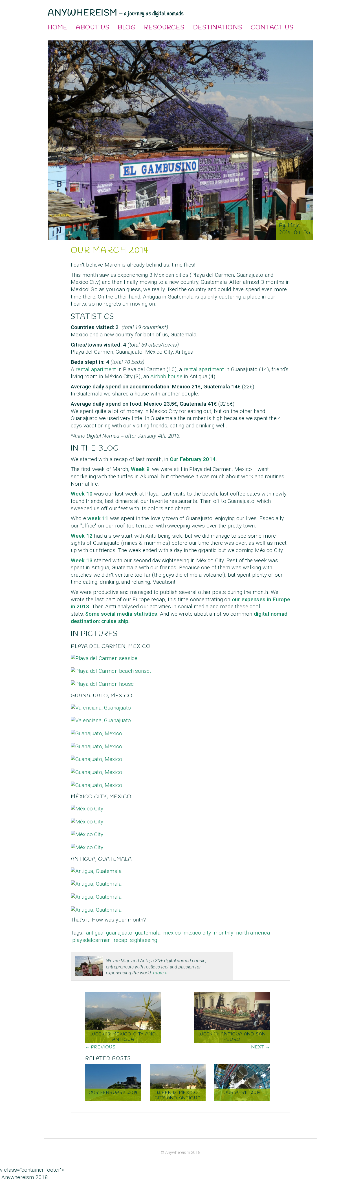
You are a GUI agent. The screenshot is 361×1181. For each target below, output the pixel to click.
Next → (260, 1047)
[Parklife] (87, 807)
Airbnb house (166, 376)
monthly (223, 932)
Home (57, 27)
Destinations (217, 27)
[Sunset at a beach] (111, 669)
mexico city (197, 932)
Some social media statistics (121, 614)
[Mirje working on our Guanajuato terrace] (96, 757)
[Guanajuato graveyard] (96, 783)
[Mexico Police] (87, 820)
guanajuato (119, 932)
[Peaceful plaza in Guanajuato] (96, 770)
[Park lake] (87, 832)
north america (253, 932)
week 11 (97, 518)
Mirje (294, 226)
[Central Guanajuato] (96, 744)
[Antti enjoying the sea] (104, 656)
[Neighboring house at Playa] (102, 682)
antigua (94, 932)
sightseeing (143, 940)
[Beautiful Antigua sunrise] (96, 895)
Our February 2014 (192, 459)
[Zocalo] (87, 845)
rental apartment (96, 369)
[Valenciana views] (101, 706)
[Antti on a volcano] (96, 908)
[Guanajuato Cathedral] (96, 731)
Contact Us (272, 27)
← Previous (100, 1047)
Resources (164, 27)
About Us (92, 27)
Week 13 (82, 560)
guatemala (147, 932)
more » (160, 972)
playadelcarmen (91, 940)
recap (120, 940)
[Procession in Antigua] (96, 869)
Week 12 (82, 536)
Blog (126, 27)
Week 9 (140, 469)
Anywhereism (83, 13)
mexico (172, 932)
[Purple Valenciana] (101, 718)
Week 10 (82, 493)
